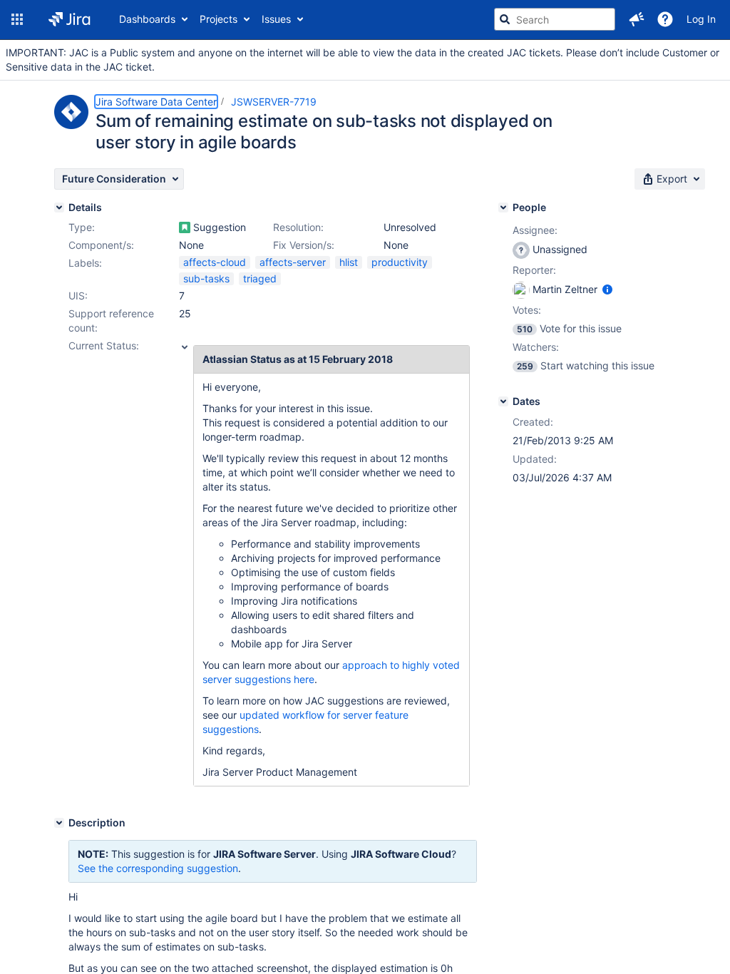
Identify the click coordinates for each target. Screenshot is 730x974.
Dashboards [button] (147, 19)
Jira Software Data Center (156, 102)
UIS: (78, 295)
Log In (701, 19)
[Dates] (503, 401)
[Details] (59, 207)
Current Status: (103, 345)
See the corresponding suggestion (158, 868)
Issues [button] (276, 19)
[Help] (665, 19)
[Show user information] (607, 289)
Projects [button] (218, 19)
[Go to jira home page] (69, 19)
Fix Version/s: (303, 245)
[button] (17, 19)
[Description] (59, 823)
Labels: (85, 263)
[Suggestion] (184, 227)
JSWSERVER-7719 (274, 102)
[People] (503, 207)
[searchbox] (554, 19)
